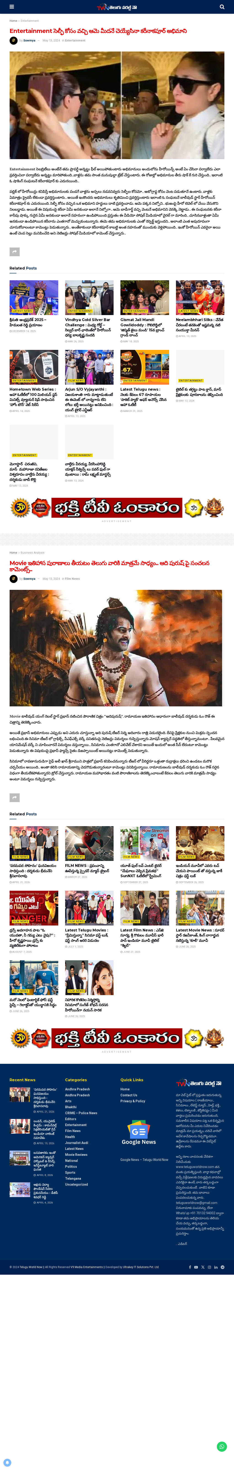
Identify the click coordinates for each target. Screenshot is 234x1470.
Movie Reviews (76, 1155)
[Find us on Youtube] (196, 1267)
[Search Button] (222, 7)
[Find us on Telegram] (222, 1267)
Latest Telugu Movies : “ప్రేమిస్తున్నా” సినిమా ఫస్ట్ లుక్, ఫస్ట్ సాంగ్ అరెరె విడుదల (86, 935)
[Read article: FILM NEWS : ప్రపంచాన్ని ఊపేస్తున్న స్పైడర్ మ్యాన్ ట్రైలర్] (89, 843)
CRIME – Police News (81, 1113)
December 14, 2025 (24, 331)
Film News (76, 380)
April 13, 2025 (76, 416)
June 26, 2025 (187, 946)
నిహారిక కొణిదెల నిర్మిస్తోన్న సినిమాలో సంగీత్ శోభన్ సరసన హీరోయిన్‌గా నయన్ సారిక (86, 1005)
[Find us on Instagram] (209, 1267)
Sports (70, 1172)
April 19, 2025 (187, 336)
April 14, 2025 (21, 411)
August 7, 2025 (22, 951)
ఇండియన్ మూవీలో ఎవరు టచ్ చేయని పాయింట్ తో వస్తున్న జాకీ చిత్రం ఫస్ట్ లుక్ (199, 870)
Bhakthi (71, 1107)
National (71, 1160)
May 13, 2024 (51, 40)
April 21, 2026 (21, 882)
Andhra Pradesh (77, 1089)
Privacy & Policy (132, 1101)
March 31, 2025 (132, 411)
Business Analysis (33, 552)
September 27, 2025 (135, 882)
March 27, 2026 (77, 877)
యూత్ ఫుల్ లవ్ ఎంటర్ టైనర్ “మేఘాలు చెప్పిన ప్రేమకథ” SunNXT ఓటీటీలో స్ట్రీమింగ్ (141, 870)
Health (70, 1137)
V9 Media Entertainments (87, 1267)
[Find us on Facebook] (190, 1267)
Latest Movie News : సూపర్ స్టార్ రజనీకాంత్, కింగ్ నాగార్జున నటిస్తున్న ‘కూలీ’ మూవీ (200, 935)
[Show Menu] (12, 7)
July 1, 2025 (75, 946)
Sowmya (29, 40)
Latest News (22, 311)
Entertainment (30, 20)
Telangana (73, 1178)
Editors (70, 1119)
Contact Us (128, 1095)
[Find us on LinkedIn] (216, 1267)
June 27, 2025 (131, 951)
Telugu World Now (31, 1267)
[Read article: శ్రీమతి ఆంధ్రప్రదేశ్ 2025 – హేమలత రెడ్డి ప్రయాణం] (34, 297)
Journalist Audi (76, 1143)
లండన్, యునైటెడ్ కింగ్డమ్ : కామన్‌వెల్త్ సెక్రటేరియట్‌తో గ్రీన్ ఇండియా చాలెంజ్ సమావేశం (45, 1129)
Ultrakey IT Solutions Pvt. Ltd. (141, 1267)
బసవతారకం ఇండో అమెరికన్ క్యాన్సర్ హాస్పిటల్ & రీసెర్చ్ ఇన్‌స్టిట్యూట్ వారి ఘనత (45, 1161)
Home (13, 20)
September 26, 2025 (191, 882)
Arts (68, 1101)
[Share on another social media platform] (15, 252)
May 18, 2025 (130, 341)
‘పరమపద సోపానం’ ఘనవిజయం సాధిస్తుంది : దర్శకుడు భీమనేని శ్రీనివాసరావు (33, 870)
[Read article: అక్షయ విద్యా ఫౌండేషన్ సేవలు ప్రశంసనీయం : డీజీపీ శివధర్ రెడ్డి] (20, 1189)
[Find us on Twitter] (203, 1267)
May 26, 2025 (75, 341)
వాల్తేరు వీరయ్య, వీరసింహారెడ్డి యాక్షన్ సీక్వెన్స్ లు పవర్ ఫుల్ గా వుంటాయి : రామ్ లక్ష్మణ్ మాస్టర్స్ (88, 469)
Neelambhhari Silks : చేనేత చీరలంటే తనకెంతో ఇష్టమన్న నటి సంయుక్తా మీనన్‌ (199, 325)
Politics (71, 1166)
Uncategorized (76, 1184)
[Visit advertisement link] (117, 508)
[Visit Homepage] (117, 6)
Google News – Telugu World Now (144, 1160)
